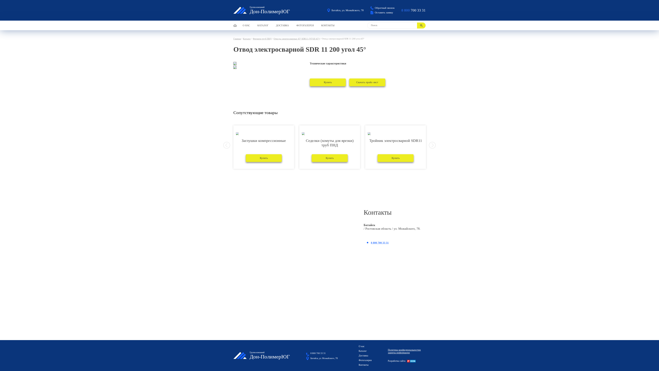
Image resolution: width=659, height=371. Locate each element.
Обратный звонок (385, 8)
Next (432, 145)
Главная (237, 38)
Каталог (262, 25)
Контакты (327, 25)
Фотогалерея (305, 25)
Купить (328, 82)
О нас (246, 25)
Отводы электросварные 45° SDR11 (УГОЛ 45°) (297, 38)
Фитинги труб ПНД (262, 38)
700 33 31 (413, 10)
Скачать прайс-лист (367, 82)
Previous (226, 145)
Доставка (282, 25)
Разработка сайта (396, 361)
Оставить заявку (384, 12)
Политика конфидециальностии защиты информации (404, 351)
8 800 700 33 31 (380, 242)
